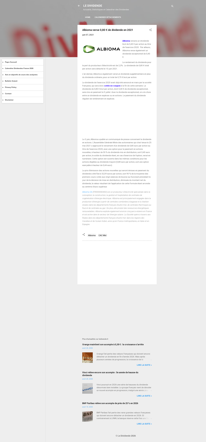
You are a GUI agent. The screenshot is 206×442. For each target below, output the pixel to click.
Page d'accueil (11, 62)
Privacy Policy (10, 87)
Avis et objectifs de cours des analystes (21, 75)
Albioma (91, 235)
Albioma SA (87, 192)
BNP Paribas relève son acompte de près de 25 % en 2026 (110, 403)
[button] (150, 30)
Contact (8, 94)
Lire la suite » (144, 365)
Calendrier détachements (108, 17)
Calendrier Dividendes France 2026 (19, 68)
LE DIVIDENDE (92, 5)
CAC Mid (102, 235)
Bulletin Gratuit (11, 81)
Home (87, 17)
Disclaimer (9, 100)
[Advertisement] (166, 60)
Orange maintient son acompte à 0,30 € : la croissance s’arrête (113, 344)
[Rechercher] (172, 6)
